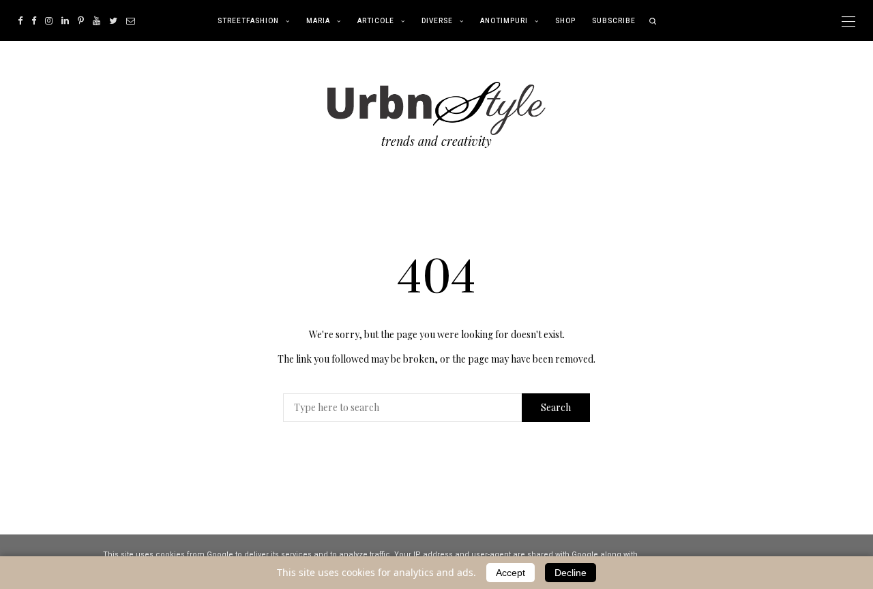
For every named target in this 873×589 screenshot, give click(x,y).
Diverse (437, 21)
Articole (375, 21)
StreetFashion (248, 21)
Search (556, 407)
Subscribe (614, 21)
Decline (570, 572)
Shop (565, 21)
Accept (510, 572)
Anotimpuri (504, 21)
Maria (318, 21)
